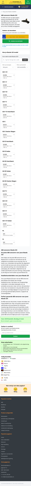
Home (2, 437)
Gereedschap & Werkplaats (7, 418)
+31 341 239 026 (6, 474)
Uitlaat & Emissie (5, 430)
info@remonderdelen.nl (8, 477)
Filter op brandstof (21, 65)
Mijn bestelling (4, 444)
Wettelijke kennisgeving (7, 458)
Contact (3, 451)
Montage (3, 449)
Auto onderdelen (5, 439)
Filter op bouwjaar (6, 65)
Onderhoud (4, 421)
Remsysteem (4, 416)
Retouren (3, 442)
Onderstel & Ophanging (7, 428)
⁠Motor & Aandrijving (6, 423)
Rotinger (3, 409)
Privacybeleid (4, 456)
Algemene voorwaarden (7, 454)
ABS (2, 402)
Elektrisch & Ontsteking (6, 425)
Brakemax (3, 404)
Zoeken (25, 59)
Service (3, 446)
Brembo (3, 407)
